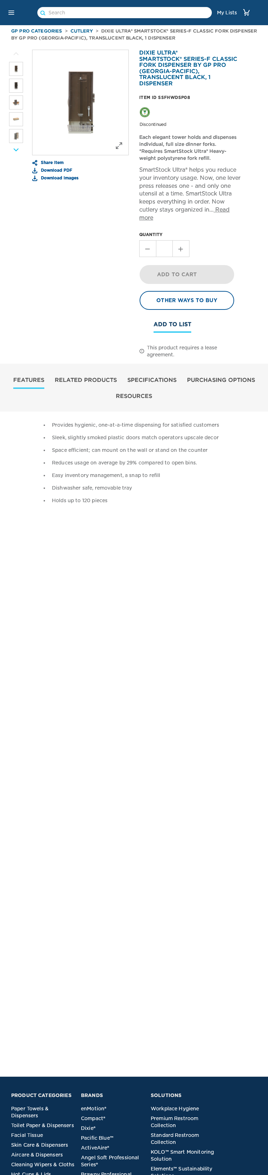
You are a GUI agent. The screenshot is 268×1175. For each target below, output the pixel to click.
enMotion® (93, 1108)
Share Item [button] (51, 162)
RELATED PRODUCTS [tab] (86, 379)
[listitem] (16, 69)
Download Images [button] (59, 177)
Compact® (93, 1118)
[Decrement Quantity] (147, 248)
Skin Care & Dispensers (39, 1145)
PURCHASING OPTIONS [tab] (221, 379)
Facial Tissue (27, 1135)
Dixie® (88, 1128)
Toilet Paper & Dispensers (42, 1125)
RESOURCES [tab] (134, 395)
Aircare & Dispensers (37, 1155)
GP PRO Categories (36, 31)
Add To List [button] (172, 324)
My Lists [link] (227, 12)
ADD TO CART (177, 274)
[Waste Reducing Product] (145, 111)
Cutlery (81, 31)
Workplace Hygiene (175, 1108)
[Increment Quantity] (181, 248)
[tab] (29, 380)
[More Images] (16, 54)
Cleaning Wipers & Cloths (43, 1164)
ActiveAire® (95, 1148)
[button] (11, 12)
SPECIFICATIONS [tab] (152, 379)
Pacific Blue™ (97, 1138)
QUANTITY (151, 234)
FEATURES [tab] (28, 379)
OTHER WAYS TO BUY (186, 300)
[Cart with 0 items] (246, 12)
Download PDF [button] (55, 170)
